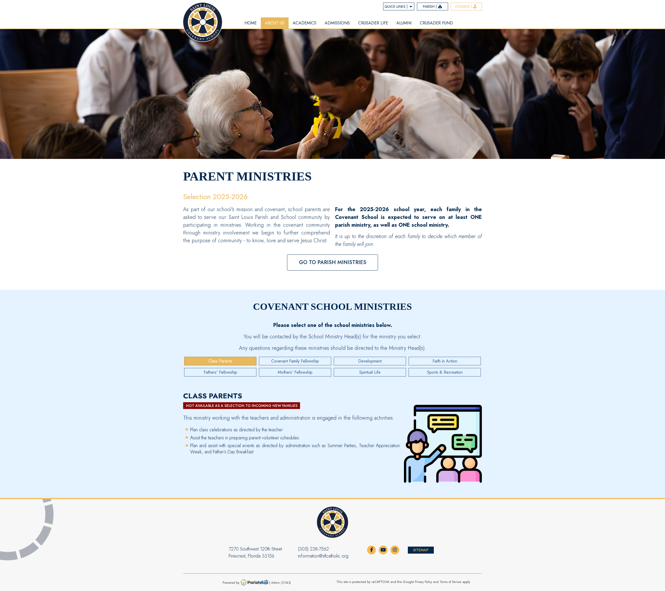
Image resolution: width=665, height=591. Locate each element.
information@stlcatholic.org (323, 556)
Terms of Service (450, 582)
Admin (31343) (281, 582)
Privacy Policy (423, 582)
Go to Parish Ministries (332, 262)
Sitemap (420, 550)
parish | (430, 6)
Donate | (464, 6)
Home (250, 23)
